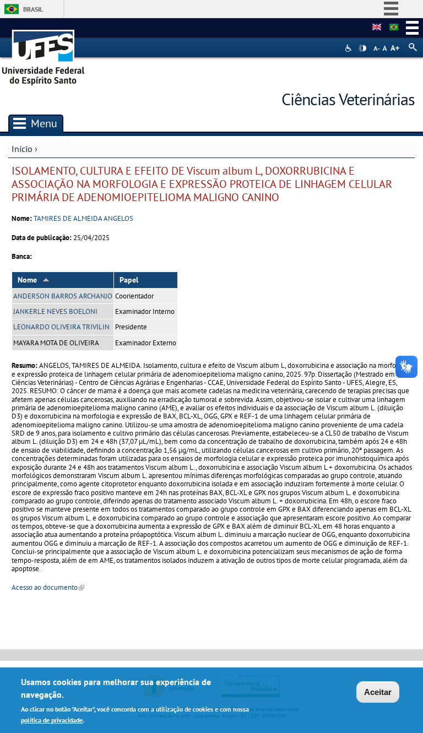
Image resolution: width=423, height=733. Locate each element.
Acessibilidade (349, 48)
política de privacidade (52, 720)
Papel (129, 280)
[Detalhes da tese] (393, 27)
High (362, 48)
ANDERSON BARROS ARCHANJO (62, 296)
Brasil (33, 9)
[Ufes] (43, 53)
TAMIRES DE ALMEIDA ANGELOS (83, 218)
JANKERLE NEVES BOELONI (55, 311)
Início (22, 148)
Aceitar (378, 692)
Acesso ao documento (48, 587)
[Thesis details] (376, 27)
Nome (27, 280)
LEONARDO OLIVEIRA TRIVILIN (61, 327)
